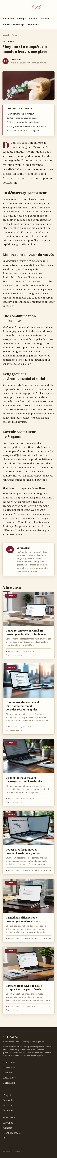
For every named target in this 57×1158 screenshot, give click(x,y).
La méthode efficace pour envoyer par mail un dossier (23, 919)
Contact (7, 1127)
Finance (33, 18)
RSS (5, 1137)
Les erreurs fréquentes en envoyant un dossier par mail (23, 851)
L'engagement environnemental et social (27, 126)
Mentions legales (12, 1132)
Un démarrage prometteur (21, 114)
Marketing (18, 24)
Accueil (5, 35)
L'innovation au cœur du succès (24, 118)
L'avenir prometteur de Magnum (24, 130)
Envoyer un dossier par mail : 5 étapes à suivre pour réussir (24, 987)
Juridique (21, 18)
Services (44, 18)
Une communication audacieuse (24, 122)
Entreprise (8, 18)
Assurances (33, 24)
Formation (9, 1082)
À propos (32, 571)
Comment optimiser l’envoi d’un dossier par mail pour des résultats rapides (22, 705)
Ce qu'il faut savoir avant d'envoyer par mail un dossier (24, 779)
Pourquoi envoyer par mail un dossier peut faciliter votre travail (26, 632)
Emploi (6, 24)
